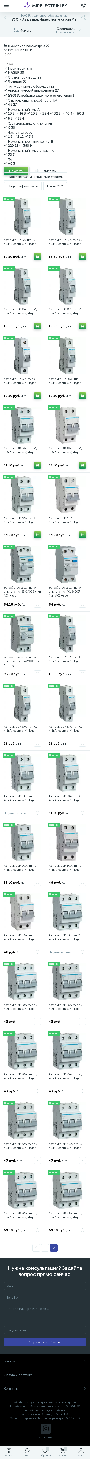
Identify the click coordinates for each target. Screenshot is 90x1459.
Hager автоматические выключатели (36, 177)
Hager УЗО (55, 186)
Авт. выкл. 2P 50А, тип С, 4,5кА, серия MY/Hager (65, 868)
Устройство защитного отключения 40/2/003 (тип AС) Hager (65, 591)
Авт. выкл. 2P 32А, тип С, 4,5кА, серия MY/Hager (20, 520)
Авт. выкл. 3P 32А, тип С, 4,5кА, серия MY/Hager (20, 1146)
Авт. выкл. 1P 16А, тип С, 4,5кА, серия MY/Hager (65, 242)
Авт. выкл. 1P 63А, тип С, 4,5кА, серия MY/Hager (65, 728)
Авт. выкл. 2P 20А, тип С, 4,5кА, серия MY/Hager (20, 868)
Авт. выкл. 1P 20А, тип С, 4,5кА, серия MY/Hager (20, 311)
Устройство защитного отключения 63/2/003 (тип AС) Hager (22, 661)
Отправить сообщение (45, 1342)
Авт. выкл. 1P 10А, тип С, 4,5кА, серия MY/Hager (65, 659)
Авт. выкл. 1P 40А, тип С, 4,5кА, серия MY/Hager (65, 381)
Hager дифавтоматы (23, 186)
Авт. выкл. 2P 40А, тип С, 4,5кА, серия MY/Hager (65, 520)
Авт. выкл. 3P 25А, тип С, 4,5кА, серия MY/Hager (65, 1076)
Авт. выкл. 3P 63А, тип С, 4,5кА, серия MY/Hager (65, 1215)
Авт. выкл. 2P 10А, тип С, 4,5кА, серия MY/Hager (65, 798)
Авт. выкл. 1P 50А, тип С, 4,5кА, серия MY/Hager (20, 728)
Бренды (9, 1361)
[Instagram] (46, 1429)
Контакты (11, 1389)
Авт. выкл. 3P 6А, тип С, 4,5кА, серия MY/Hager (65, 937)
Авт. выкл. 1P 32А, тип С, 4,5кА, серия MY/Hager (20, 381)
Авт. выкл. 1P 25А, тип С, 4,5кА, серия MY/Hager (65, 311)
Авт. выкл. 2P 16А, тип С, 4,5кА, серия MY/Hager (20, 450)
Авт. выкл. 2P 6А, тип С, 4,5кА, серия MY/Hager (20, 798)
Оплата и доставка (18, 1375)
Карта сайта (45, 1437)
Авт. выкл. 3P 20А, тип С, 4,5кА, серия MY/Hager (20, 1076)
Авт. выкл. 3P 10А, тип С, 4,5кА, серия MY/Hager (20, 1007)
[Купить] (37, 256)
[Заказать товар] (37, 604)
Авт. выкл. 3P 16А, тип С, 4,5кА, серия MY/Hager (65, 1007)
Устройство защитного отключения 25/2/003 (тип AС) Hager (22, 591)
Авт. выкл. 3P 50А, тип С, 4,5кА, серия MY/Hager (20, 1215)
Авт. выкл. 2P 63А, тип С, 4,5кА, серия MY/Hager (20, 937)
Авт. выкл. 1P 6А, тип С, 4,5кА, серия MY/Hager (20, 242)
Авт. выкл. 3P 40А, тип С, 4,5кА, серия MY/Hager (65, 1146)
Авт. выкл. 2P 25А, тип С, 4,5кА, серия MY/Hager (65, 450)
